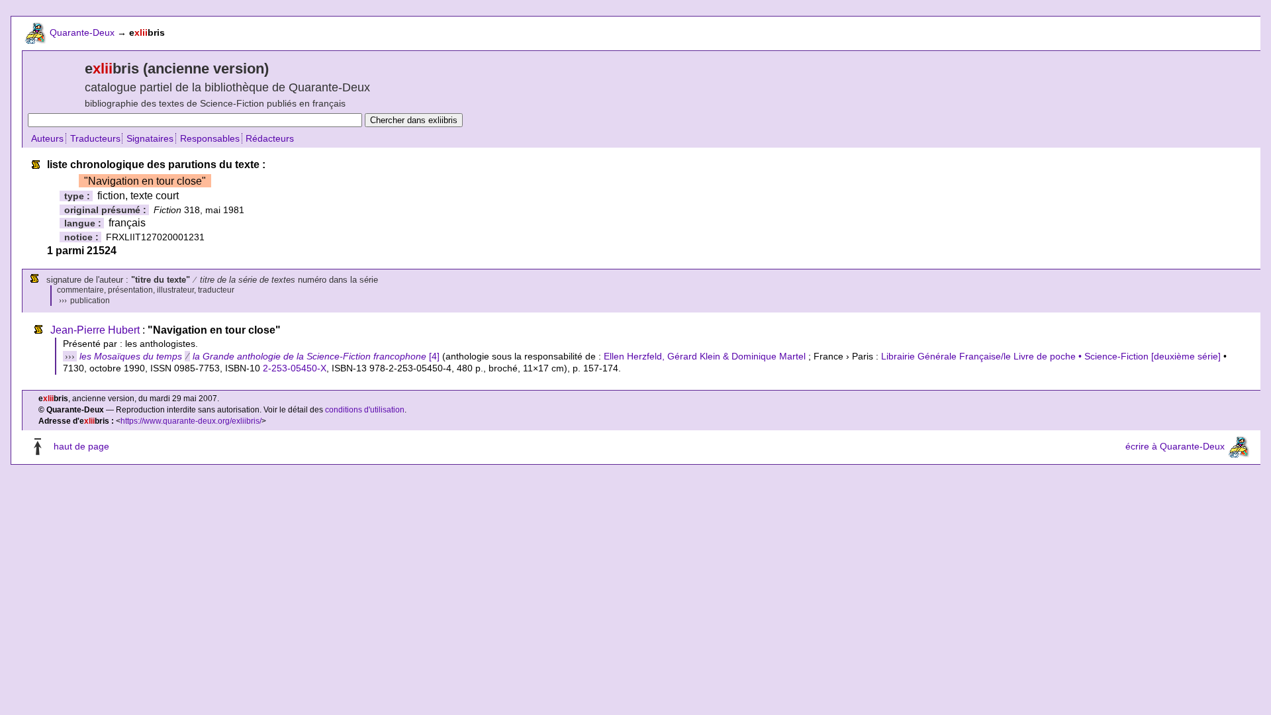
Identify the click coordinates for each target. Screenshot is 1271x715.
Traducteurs (95, 138)
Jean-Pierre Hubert (95, 330)
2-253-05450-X (294, 368)
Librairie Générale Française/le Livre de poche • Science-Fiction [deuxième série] (1051, 356)
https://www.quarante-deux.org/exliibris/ (190, 421)
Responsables (210, 138)
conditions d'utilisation (364, 409)
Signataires (149, 138)
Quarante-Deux (82, 32)
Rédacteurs (270, 138)
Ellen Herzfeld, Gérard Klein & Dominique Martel (705, 356)
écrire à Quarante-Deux (1175, 446)
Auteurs (47, 138)
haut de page (81, 446)
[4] (259, 356)
